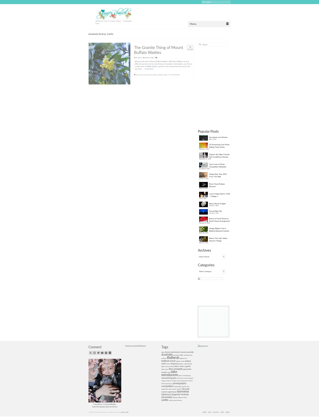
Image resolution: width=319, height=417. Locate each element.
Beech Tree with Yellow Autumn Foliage (218, 239)
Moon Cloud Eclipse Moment (217, 185)
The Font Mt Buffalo (174, 73)
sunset (164, 392)
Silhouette (186, 389)
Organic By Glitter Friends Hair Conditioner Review (219, 155)
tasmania (183, 391)
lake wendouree (169, 373)
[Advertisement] (214, 88)
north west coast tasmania (185, 378)
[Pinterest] (106, 353)
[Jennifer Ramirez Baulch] (114, 13)
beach (168, 364)
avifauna (163, 358)
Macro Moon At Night (217, 204)
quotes (179, 389)
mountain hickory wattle (150, 73)
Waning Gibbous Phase (180, 397)
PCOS (191, 381)
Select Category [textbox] (205, 271)
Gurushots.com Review (218, 137)
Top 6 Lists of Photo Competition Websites (217, 165)
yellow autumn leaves (175, 400)
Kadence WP (124, 412)
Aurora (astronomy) (173, 352)
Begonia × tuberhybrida (185, 364)
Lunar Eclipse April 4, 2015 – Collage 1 (219, 195)
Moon (180, 375)
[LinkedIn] (110, 353)
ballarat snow (168, 360)
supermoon (172, 392)
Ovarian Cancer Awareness (179, 381)
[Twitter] (90, 353)
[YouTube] (102, 353)
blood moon (164, 369)
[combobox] (211, 256)
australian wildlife (178, 355)
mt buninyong (186, 375)
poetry (174, 389)
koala (168, 372)
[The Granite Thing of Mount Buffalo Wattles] (109, 62)
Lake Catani (138, 73)
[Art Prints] (213, 321)
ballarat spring (180, 361)
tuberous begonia (170, 394)
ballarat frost (183, 358)
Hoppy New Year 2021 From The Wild (218, 175)
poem (170, 389)
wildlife (164, 400)
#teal (162, 352)
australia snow (188, 355)
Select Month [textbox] (204, 257)
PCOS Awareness (166, 383)
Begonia (174, 364)
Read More (149, 68)
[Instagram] (94, 353)
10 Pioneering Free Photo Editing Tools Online (219, 146)
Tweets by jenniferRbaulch (135, 346)
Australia (167, 354)
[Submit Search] (203, 2)
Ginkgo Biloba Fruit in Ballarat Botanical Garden (219, 229)
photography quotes (180, 386)
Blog (152, 56)
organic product (166, 381)
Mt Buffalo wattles (162, 73)
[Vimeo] (98, 353)
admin (139, 56)
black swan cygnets (183, 366)
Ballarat (173, 357)
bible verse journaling (167, 366)
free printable (176, 369)
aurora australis (187, 352)
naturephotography (169, 378)
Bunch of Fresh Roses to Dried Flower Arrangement (219, 220)
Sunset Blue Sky (215, 211)
